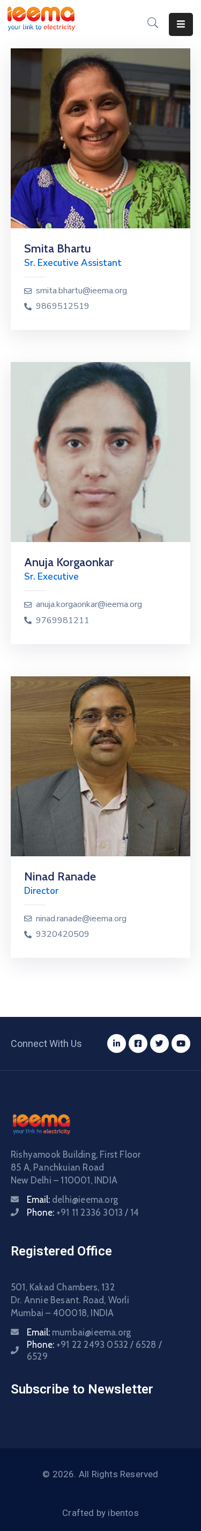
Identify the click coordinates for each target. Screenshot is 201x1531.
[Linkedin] (116, 1043)
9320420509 (63, 934)
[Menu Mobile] (181, 24)
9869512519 (63, 306)
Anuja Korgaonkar (69, 562)
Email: (72, 1199)
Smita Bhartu (57, 248)
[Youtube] (181, 1043)
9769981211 (63, 621)
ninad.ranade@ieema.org (81, 919)
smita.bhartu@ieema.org (81, 291)
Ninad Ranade (60, 876)
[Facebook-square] (138, 1043)
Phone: (83, 1212)
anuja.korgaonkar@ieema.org (89, 605)
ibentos (123, 1512)
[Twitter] (159, 1043)
